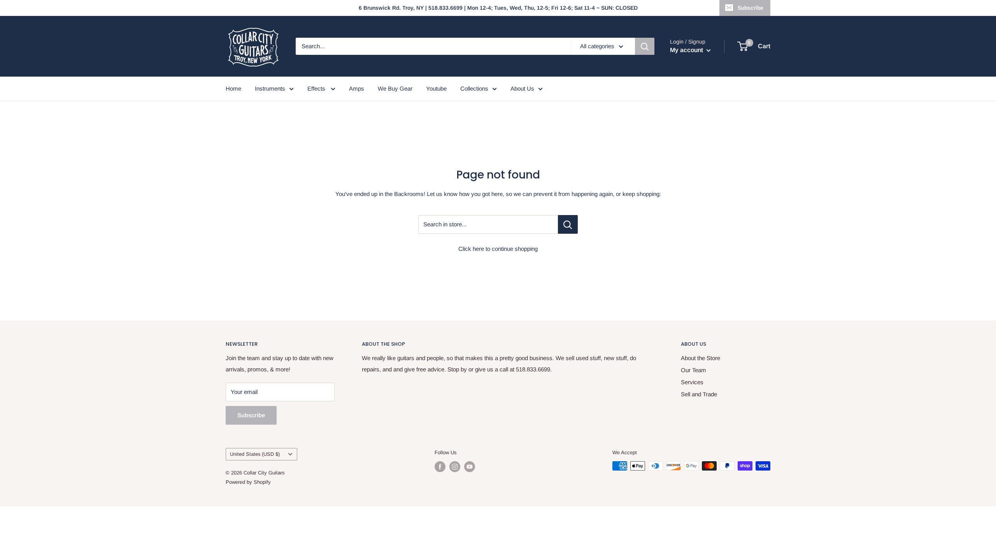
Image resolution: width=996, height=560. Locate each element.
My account (687, 50)
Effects (317, 88)
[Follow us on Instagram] (454, 466)
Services (692, 382)
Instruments (270, 88)
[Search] (644, 46)
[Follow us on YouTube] (469, 466)
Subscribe (750, 8)
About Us (522, 88)
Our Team (693, 370)
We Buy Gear (395, 88)
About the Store (700, 358)
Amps (356, 88)
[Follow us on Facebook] (440, 466)
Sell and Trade (699, 394)
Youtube (436, 88)
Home (233, 88)
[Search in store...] (568, 224)
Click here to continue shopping (498, 248)
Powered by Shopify (248, 482)
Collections (474, 88)
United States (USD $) (255, 454)
